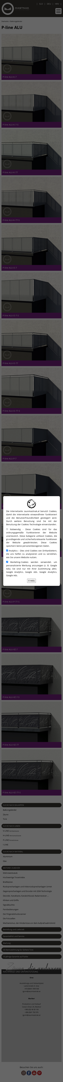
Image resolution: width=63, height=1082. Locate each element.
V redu (31, 580)
